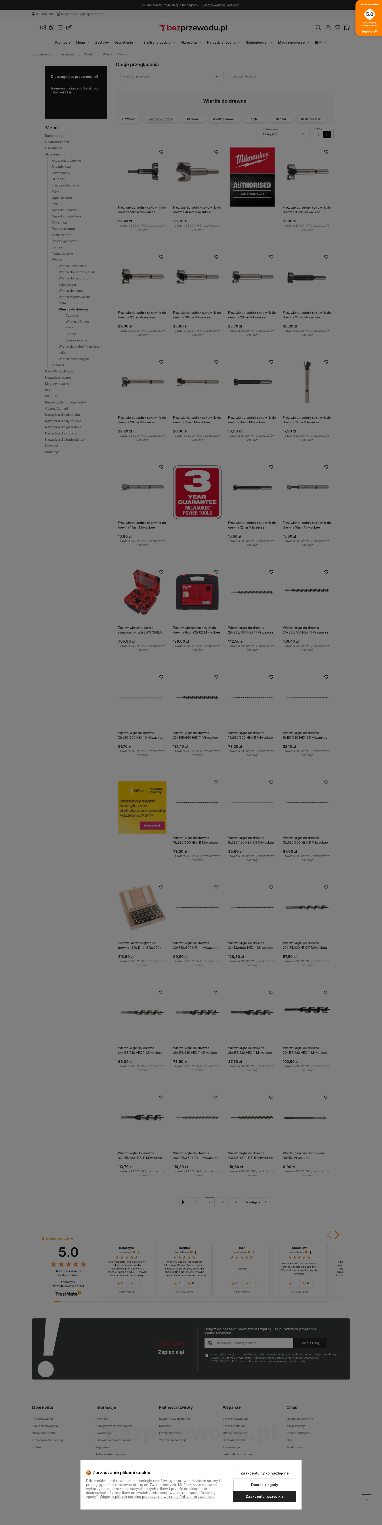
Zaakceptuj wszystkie (265, 1496)
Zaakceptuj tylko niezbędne (265, 1473)
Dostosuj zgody (264, 1484)
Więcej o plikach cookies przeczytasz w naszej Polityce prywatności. (157, 1496)
